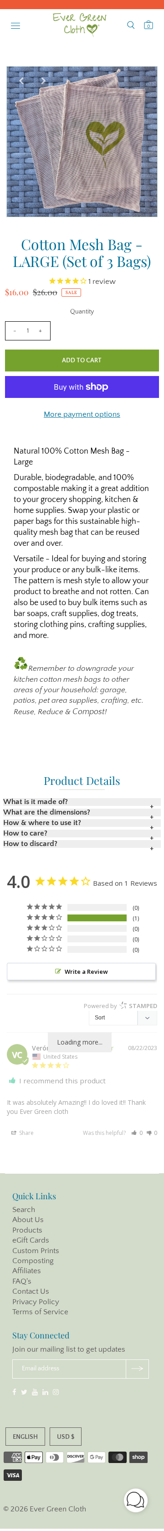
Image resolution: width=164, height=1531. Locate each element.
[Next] (43, 81)
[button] (137, 1133)
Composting (33, 1261)
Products (27, 1230)
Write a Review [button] (86, 971)
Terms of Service (40, 1312)
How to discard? (30, 844)
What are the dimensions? (46, 812)
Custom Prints (35, 1251)
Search (23, 1210)
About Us (28, 1220)
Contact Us (30, 1291)
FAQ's (21, 1281)
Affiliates (26, 1271)
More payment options (82, 414)
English (25, 1437)
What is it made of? (35, 802)
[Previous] (21, 81)
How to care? (25, 833)
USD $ (65, 1437)
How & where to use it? (42, 823)
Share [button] (26, 1133)
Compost (88, 711)
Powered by (120, 1006)
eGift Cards (30, 1240)
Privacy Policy (35, 1302)
